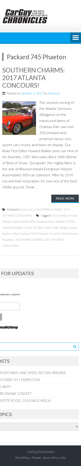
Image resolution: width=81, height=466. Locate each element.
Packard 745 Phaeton (34, 234)
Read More (65, 198)
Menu (75, 37)
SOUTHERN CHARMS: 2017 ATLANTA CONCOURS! (33, 77)
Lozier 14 (30, 228)
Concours (27, 209)
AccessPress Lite (54, 458)
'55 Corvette (59, 215)
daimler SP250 (64, 221)
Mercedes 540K (48, 228)
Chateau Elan (45, 221)
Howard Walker (12, 228)
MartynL (54, 93)
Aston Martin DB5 (23, 221)
